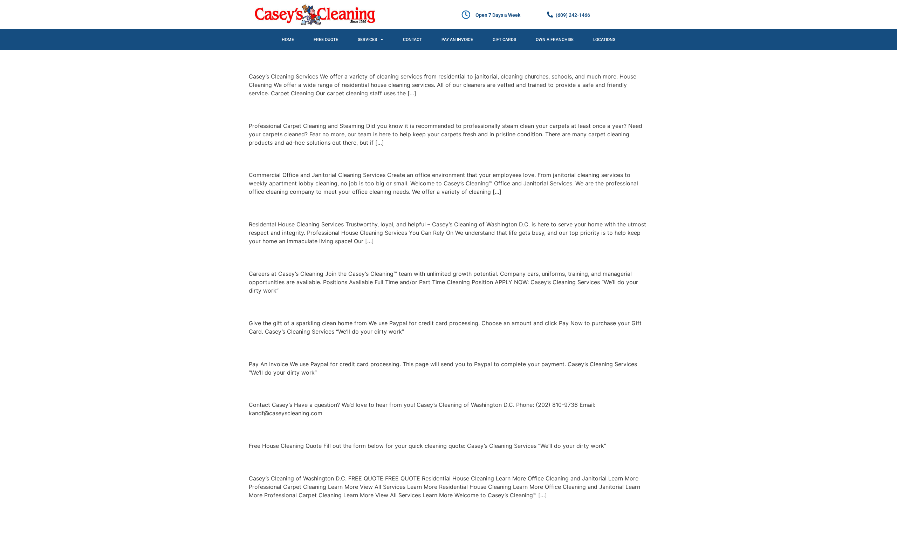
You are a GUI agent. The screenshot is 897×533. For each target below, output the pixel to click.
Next (638, 510)
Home (288, 39)
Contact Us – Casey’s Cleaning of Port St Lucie (372, 388)
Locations (604, 39)
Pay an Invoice (457, 39)
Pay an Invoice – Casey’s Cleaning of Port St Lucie (380, 347)
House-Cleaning (292, 207)
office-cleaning (289, 158)
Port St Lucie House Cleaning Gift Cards (355, 306)
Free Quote (326, 39)
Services (367, 39)
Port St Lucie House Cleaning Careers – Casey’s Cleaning (400, 257)
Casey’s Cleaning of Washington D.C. (347, 461)
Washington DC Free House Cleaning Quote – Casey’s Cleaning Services (440, 429)
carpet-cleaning (291, 109)
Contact (412, 39)
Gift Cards (504, 39)
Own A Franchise (555, 39)
